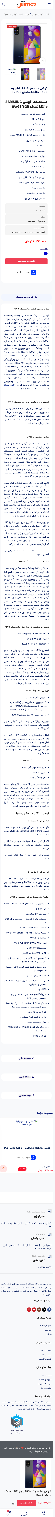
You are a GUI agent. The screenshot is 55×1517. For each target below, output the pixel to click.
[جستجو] (3, 4)
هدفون (48, 1334)
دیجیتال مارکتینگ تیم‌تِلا (39, 1451)
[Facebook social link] (49, 1309)
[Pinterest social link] (29, 1309)
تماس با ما (46, 1354)
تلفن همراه (9, 385)
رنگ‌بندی (44, 249)
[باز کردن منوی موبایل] (49, 4)
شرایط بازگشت (45, 1359)
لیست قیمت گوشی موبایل (43, 14)
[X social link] (44, 1309)
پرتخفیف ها (46, 1350)
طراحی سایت (44, 1448)
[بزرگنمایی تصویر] (42, 61)
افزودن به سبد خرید (26, 261)
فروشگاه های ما (44, 1384)
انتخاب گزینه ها (26, 1503)
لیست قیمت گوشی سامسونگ (16, 14)
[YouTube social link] (34, 1309)
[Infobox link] (26, 1213)
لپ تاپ (48, 1330)
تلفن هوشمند (45, 1325)
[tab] (26, 297)
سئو (34, 1448)
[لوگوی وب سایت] (26, 4)
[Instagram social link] (39, 1309)
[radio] (46, 253)
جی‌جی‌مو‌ (42, 550)
